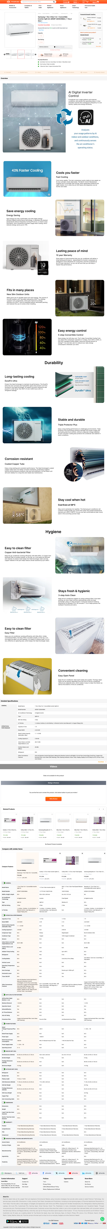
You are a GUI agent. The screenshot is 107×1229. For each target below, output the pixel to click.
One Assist (25, 1187)
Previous (4, 54)
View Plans (41, 30)
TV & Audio (40, 6)
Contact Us (25, 1182)
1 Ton (40, 35)
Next (35, 54)
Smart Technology (75, 6)
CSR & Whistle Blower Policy (51, 1187)
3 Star (41, 42)
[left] (99, 809)
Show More (98, 46)
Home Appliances (63, 6)
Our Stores (88, 1184)
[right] (103, 809)
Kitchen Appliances (50, 6)
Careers (66, 1182)
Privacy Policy (47, 1184)
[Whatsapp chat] (102, 1219)
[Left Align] (54, 2)
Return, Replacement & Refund (51, 1189)
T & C (44, 1182)
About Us (87, 1182)
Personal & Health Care (90, 6)
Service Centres (89, 1187)
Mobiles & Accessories (12, 6)
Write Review (53, 799)
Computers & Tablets (28, 6)
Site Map (24, 1184)
